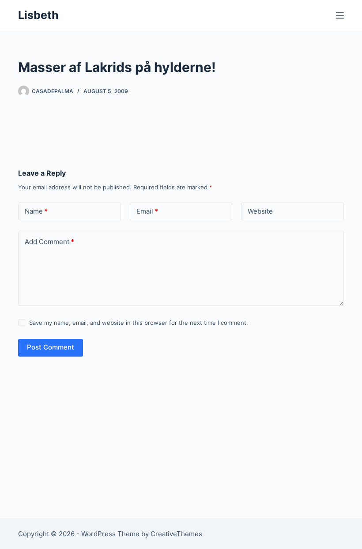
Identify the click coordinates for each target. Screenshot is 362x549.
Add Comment (49, 241)
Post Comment (50, 347)
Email (147, 211)
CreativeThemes (176, 534)
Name (36, 211)
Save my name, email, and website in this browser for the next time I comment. (138, 322)
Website (260, 211)
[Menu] (340, 15)
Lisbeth (38, 15)
